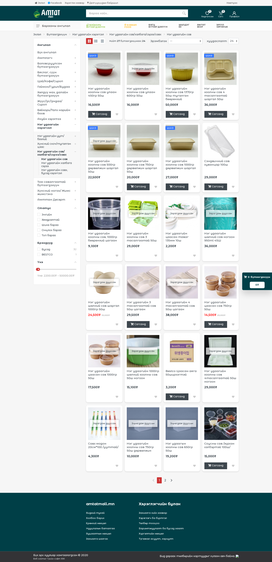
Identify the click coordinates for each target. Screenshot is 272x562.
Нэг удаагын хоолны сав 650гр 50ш (179, 447)
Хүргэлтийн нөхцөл (151, 533)
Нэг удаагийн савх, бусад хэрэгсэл (54, 171)
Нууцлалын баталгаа (100, 528)
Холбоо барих (95, 517)
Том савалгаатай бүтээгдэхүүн (51, 183)
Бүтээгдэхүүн (57, 34)
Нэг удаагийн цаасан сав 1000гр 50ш (102, 374)
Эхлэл (41, 3)
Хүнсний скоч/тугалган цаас (54, 145)
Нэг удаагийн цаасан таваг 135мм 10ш (177, 237)
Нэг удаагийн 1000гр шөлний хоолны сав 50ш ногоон (143, 374)
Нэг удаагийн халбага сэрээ (56, 164)
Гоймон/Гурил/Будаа (53, 86)
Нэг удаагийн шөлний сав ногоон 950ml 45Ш (219, 237)
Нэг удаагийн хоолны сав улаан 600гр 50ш (141, 92)
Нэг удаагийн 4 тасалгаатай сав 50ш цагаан (180, 305)
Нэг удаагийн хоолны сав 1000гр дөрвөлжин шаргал (181, 164)
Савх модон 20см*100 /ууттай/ (103, 445)
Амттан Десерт (51, 199)
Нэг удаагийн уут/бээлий (50, 137)
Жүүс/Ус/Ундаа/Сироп (49, 102)
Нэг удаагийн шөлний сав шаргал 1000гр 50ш (103, 305)
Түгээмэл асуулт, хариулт (156, 538)
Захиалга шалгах (97, 538)
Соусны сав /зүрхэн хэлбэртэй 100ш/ (219, 445)
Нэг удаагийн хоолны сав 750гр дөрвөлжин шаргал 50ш (142, 166)
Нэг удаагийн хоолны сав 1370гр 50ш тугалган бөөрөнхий (180, 94)
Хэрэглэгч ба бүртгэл (153, 517)
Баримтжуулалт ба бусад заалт (161, 528)
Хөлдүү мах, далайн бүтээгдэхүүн (52, 93)
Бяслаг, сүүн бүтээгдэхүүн (48, 73)
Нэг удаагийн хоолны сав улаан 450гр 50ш (102, 92)
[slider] (38, 269)
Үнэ (40, 262)
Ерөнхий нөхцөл (96, 523)
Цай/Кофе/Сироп (50, 81)
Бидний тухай (95, 512)
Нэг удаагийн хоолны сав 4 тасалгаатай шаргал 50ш (215, 94)
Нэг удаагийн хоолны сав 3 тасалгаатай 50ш (142, 237)
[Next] (171, 480)
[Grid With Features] (96, 41)
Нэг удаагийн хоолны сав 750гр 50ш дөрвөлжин (140, 447)
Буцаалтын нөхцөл (98, 533)
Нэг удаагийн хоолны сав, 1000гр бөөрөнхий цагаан (102, 237)
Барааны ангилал (56, 26)
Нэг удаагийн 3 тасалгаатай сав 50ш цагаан (141, 305)
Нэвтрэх (232, 3)
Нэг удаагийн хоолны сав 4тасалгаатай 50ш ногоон (220, 376)
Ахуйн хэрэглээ (49, 119)
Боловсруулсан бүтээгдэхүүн (49, 65)
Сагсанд (101, 114)
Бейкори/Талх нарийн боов (53, 111)
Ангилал (44, 45)
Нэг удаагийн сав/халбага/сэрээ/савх (135, 34)
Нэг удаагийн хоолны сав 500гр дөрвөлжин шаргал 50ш (103, 166)
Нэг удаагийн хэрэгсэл (88, 34)
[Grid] (89, 41)
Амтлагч (44, 58)
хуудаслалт (217, 41)
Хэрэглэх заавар (74, 3)
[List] (102, 41)
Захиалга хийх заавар (153, 512)
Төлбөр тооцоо (149, 523)
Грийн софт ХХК (56, 558)
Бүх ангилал (46, 52)
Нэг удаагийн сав (179, 34)
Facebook (56, 3)
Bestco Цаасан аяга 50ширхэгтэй (181, 372)
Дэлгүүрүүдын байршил (103, 3)
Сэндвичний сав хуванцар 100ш (217, 162)
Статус (44, 208)
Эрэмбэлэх (158, 41)
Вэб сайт (38, 558)
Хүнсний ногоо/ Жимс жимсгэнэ (53, 192)
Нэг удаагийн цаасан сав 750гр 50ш (218, 305)
